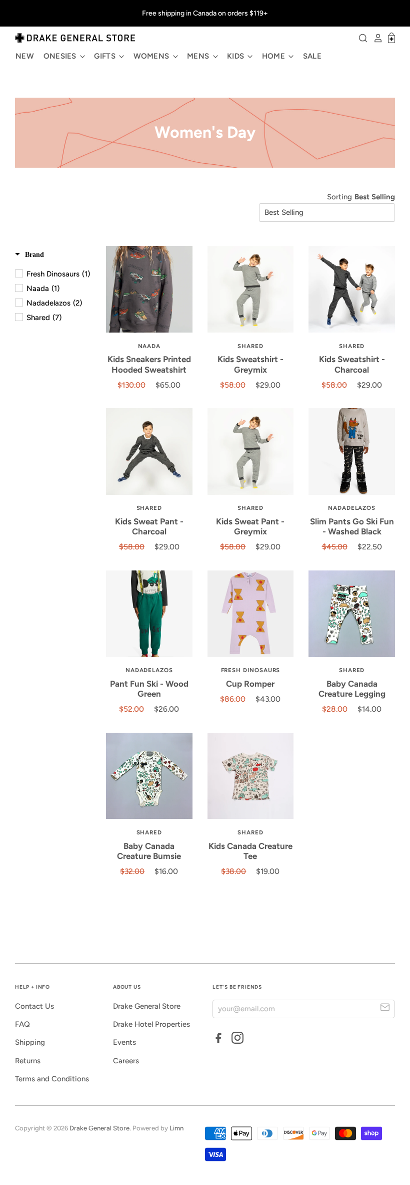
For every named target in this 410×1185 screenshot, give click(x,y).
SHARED (251, 346)
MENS (199, 56)
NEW (25, 56)
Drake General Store (146, 1006)
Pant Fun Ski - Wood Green (149, 689)
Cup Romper (250, 684)
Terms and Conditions (52, 1078)
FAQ (22, 1024)
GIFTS (106, 56)
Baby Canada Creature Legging (352, 689)
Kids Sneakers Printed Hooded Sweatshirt (149, 364)
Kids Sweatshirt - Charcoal (352, 364)
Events (124, 1042)
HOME (275, 56)
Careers (126, 1060)
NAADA (149, 346)
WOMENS (153, 56)
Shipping (30, 1042)
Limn (177, 1128)
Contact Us (34, 1006)
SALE (312, 56)
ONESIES (61, 56)
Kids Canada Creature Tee (250, 851)
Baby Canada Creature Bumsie (149, 851)
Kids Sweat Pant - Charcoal (149, 526)
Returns (27, 1060)
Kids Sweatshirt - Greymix (251, 364)
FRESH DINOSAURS (250, 670)
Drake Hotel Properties (151, 1024)
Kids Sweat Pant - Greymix (250, 526)
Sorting (339, 196)
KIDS (236, 56)
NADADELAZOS (352, 507)
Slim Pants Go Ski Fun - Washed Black (352, 526)
